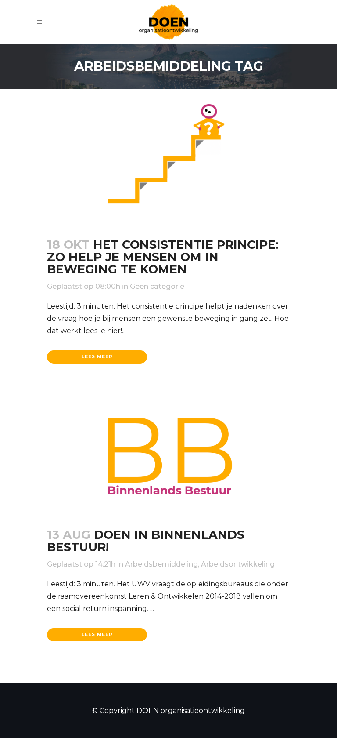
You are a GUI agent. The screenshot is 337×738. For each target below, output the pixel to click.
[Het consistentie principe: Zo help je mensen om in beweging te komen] (168, 153)
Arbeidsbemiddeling (161, 564)
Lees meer (97, 357)
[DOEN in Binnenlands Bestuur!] (168, 456)
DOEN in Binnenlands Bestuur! (145, 540)
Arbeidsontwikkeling (238, 564)
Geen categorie (157, 286)
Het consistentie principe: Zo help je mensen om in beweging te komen (163, 256)
